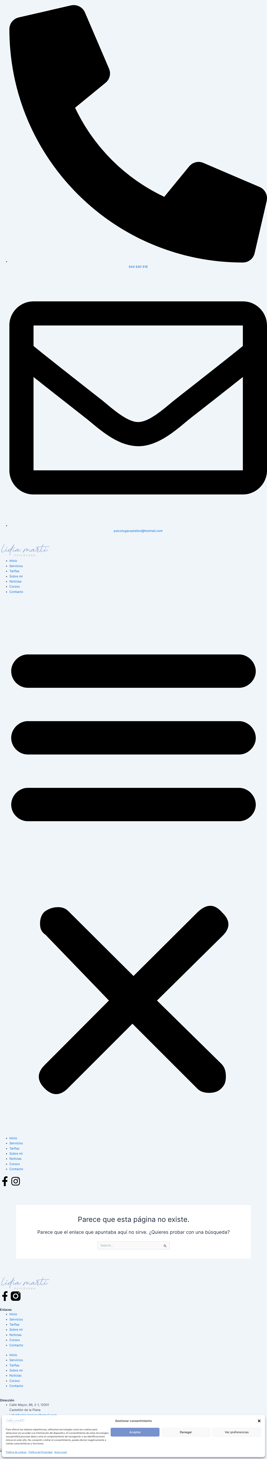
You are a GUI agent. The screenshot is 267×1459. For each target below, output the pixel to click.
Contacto (16, 592)
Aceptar (135, 1432)
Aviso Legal (60, 1452)
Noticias (15, 581)
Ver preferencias (237, 1432)
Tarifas (14, 571)
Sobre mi (16, 576)
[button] (259, 1421)
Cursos (14, 586)
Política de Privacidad (40, 1452)
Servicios (16, 566)
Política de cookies (16, 1452)
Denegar (186, 1432)
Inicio (13, 561)
